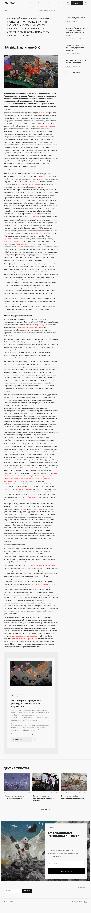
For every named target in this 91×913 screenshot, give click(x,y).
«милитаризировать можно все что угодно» (40, 566)
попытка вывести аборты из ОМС (25, 639)
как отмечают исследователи (29, 184)
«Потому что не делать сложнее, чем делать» (14, 797)
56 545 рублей (16, 500)
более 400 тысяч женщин (40, 233)
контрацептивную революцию (31, 327)
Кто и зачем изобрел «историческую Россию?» (72, 797)
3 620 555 (40, 325)
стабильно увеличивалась (29, 358)
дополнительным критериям (34, 296)
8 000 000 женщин (23, 244)
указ (42, 113)
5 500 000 (7, 239)
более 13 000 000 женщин (13, 241)
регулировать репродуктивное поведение (24, 636)
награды (36, 216)
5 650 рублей (32, 497)
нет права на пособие (24, 489)
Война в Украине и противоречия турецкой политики (43, 798)
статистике (40, 176)
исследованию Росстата (45, 126)
